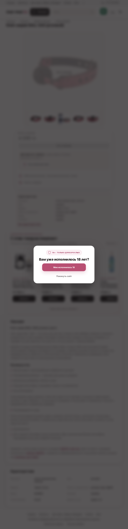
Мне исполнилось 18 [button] (64, 267)
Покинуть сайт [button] (64, 276)
